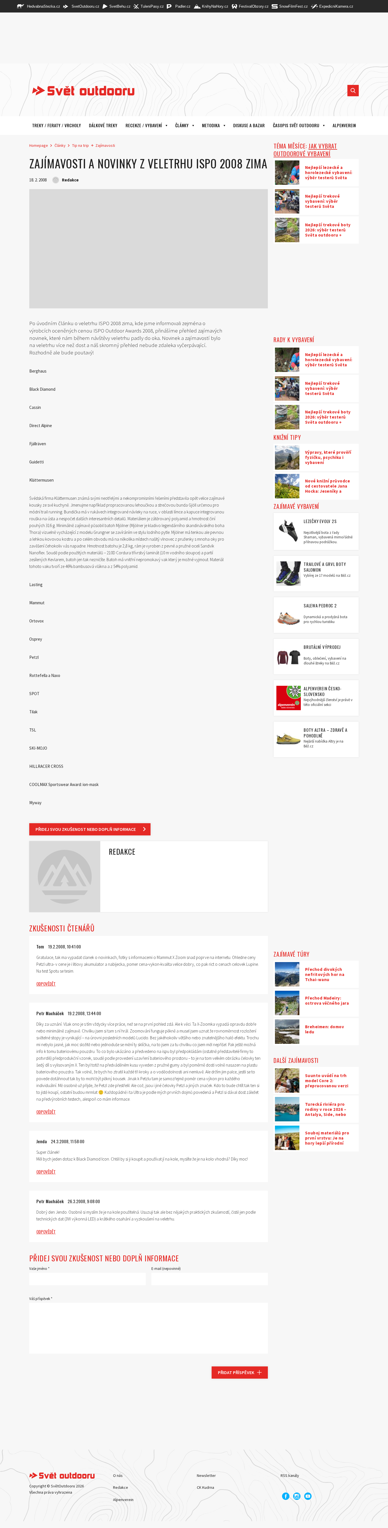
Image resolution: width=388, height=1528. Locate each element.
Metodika (211, 125)
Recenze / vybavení (144, 125)
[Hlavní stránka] (79, 90)
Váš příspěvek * (40, 1298)
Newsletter (206, 1475)
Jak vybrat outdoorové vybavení (305, 149)
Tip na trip (80, 145)
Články (182, 125)
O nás (118, 1475)
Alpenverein (123, 1499)
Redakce (120, 1487)
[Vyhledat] (353, 90)
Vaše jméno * (39, 1268)
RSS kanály (290, 1475)
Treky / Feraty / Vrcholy (56, 125)
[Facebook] (286, 1496)
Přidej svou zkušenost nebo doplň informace (86, 829)
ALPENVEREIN (344, 125)
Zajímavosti (105, 145)
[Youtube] (308, 1496)
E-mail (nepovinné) (166, 1268)
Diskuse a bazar (249, 125)
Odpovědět (46, 984)
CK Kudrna (205, 1487)
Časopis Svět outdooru (296, 125)
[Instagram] (297, 1496)
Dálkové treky (103, 125)
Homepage (38, 145)
